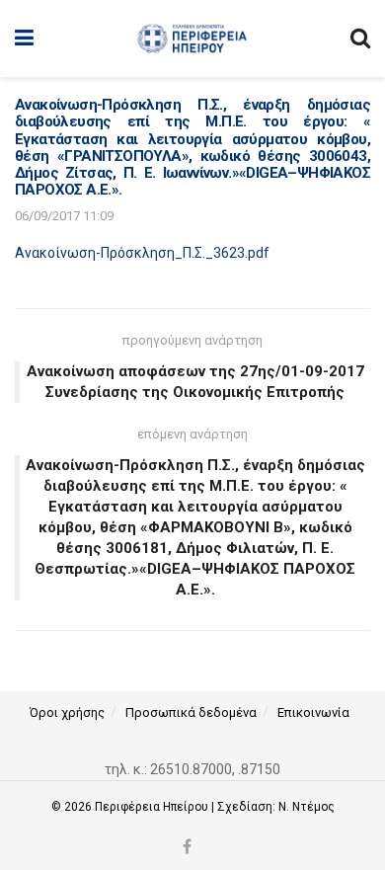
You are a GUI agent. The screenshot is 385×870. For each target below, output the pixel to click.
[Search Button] (360, 38)
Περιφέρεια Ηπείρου (153, 807)
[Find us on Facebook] (187, 847)
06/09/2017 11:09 (64, 215)
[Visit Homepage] (192, 38)
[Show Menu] (24, 38)
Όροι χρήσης (67, 712)
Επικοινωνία (313, 712)
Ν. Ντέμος (306, 807)
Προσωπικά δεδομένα (191, 712)
